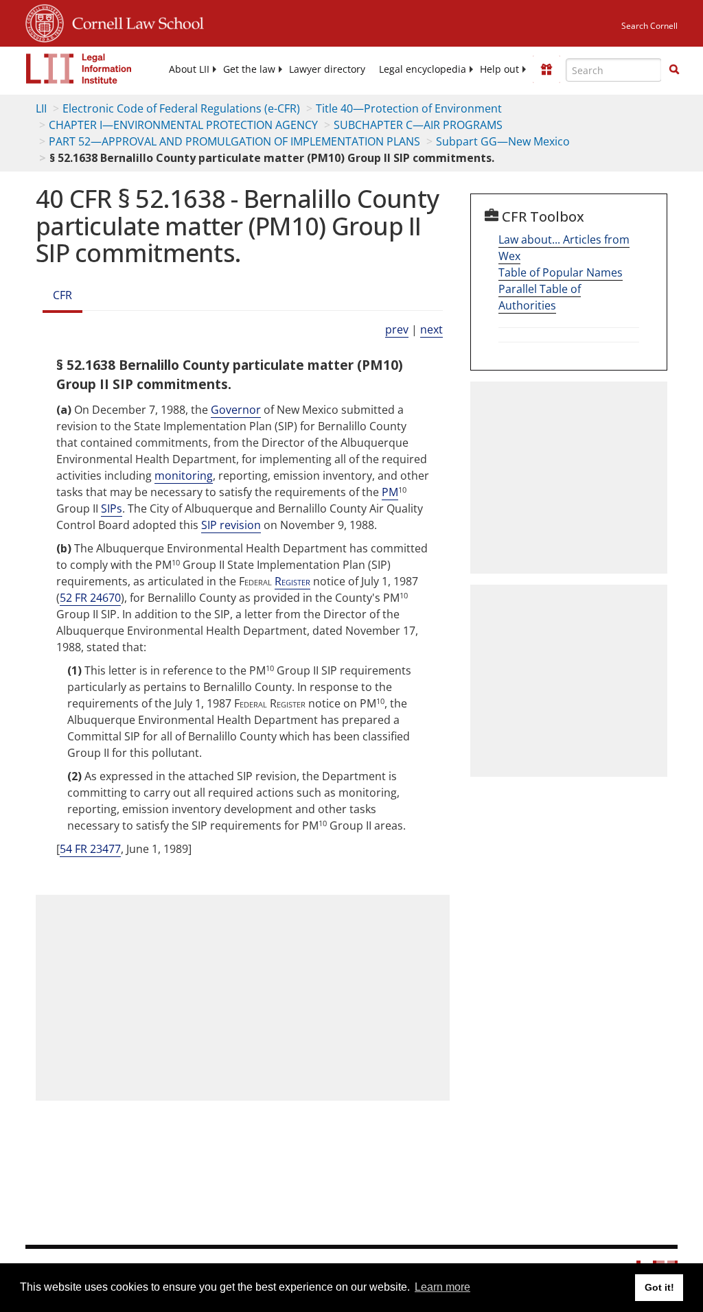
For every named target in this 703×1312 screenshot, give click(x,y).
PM (390, 492)
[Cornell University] (44, 21)
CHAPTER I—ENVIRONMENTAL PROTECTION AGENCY (183, 124)
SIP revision (231, 524)
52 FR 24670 (90, 597)
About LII (189, 69)
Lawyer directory (327, 69)
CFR (62, 295)
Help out (499, 69)
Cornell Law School (134, 21)
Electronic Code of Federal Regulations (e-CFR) (181, 108)
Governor (236, 409)
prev (396, 329)
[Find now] (674, 70)
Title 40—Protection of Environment (409, 108)
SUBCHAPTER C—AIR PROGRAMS (418, 124)
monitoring (183, 475)
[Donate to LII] (546, 69)
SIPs (111, 508)
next (431, 329)
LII (41, 108)
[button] (674, 69)
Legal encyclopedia (422, 69)
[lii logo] (79, 68)
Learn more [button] (442, 1287)
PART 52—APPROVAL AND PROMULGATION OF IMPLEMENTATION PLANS (234, 141)
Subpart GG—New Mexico (503, 141)
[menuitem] (189, 69)
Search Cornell (649, 26)
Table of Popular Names (560, 272)
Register (292, 581)
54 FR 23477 (90, 848)
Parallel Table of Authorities (539, 297)
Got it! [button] (659, 1287)
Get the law (249, 69)
